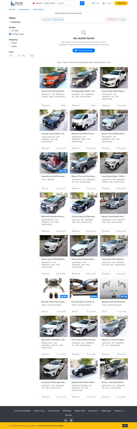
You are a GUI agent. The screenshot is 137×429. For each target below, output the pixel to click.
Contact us (118, 411)
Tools (96, 3)
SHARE (122, 19)
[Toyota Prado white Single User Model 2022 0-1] (114, 77)
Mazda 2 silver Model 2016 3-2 (114, 216)
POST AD (121, 3)
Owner (14, 43)
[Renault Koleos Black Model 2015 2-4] (84, 369)
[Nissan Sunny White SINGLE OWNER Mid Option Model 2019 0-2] (54, 245)
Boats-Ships (38, 9)
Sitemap (68, 415)
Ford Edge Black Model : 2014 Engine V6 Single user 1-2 (94, 91)
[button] (107, 3)
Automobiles (24, 9)
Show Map (59, 19)
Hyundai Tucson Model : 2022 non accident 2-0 (60, 134)
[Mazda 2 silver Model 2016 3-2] (114, 203)
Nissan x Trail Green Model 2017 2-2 (116, 382)
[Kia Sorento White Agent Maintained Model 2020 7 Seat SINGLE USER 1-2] (54, 369)
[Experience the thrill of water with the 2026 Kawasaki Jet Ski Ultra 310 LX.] (54, 163)
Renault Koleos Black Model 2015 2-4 (86, 382)
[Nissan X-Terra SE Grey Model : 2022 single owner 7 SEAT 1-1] (84, 163)
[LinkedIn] (71, 420)
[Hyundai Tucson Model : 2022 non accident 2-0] (54, 120)
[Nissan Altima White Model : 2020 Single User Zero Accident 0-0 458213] (84, 245)
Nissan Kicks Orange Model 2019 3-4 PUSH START (62, 91)
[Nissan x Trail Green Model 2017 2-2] (114, 369)
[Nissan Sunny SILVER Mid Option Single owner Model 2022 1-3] (114, 120)
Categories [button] (14, 22)
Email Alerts (93, 411)
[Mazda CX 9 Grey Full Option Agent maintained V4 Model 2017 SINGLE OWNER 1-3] (114, 326)
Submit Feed (80, 411)
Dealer (14, 46)
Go (32, 55)
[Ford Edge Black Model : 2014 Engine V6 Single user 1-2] (84, 77)
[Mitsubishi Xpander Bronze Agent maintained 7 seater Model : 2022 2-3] (54, 203)
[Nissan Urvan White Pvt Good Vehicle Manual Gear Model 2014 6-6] (84, 120)
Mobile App (106, 411)
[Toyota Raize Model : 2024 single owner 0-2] (114, 163)
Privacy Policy (53, 411)
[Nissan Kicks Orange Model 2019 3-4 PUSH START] (54, 77)
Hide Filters (47, 19)
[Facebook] (65, 420)
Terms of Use (39, 411)
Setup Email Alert (85, 50)
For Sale (15, 31)
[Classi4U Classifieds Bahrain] (17, 3)
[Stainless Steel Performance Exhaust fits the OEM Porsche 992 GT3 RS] (114, 288)
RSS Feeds (67, 411)
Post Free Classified (22, 411)
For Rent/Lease (18, 34)
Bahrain (12, 9)
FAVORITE (112, 19)
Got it (125, 426)
